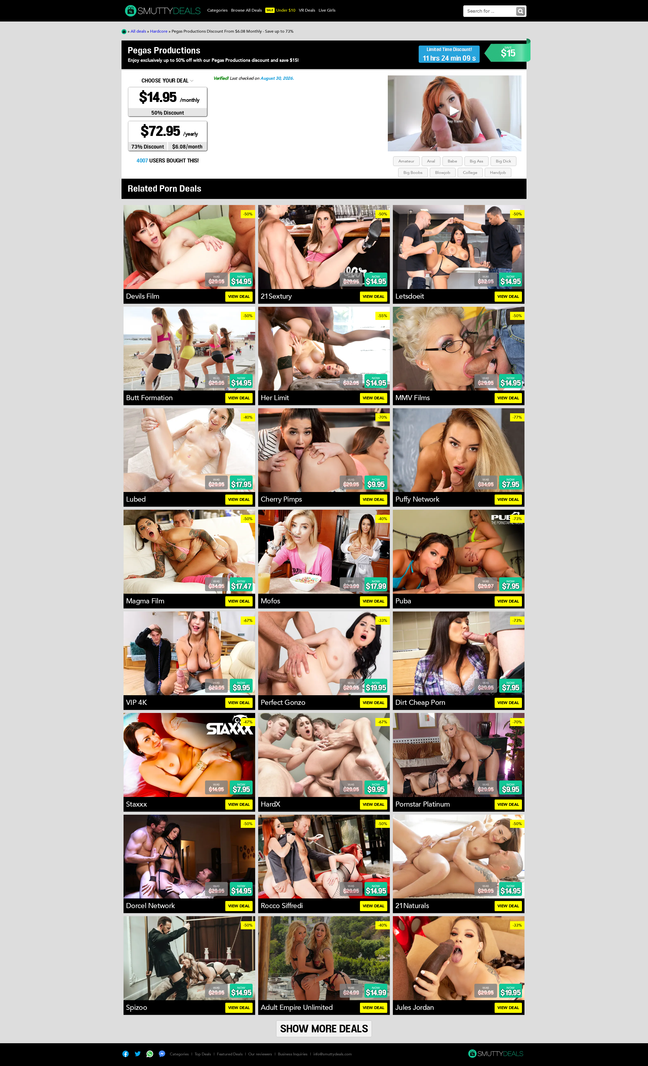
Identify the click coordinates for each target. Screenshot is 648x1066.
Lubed (136, 499)
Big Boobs (412, 172)
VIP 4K (136, 702)
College (470, 172)
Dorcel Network (150, 906)
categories (217, 10)
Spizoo (136, 1007)
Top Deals (203, 1054)
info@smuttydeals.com (332, 1054)
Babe (452, 161)
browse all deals (246, 10)
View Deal (239, 296)
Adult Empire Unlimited (297, 1007)
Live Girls (327, 10)
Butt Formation (149, 398)
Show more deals (324, 1029)
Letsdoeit (409, 296)
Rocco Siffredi (282, 906)
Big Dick (503, 161)
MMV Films (412, 398)
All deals (138, 31)
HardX (270, 804)
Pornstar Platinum (422, 804)
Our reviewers (260, 1054)
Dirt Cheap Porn (420, 702)
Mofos (270, 601)
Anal (431, 161)
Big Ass (476, 161)
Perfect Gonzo (283, 702)
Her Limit (275, 398)
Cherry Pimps (281, 499)
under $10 (281, 10)
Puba (403, 601)
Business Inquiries (293, 1054)
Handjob (498, 172)
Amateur (406, 161)
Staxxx (136, 804)
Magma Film (145, 601)
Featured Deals (230, 1054)
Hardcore (159, 31)
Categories (179, 1054)
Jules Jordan (414, 1007)
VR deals (307, 10)
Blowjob (442, 172)
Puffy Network (417, 499)
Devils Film (142, 296)
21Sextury (276, 296)
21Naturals (412, 906)
